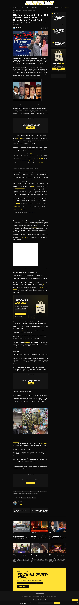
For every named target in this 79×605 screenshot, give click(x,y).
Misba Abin (15, 493)
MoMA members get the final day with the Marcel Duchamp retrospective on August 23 (39, 557)
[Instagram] (34, 600)
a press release (24, 237)
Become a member (20, 314)
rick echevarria (28, 493)
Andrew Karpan (21, 502)
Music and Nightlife (34, 7)
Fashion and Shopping (59, 7)
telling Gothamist (44, 443)
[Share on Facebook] (41, 28)
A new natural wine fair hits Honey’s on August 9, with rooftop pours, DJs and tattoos (39, 535)
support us (67, 7)
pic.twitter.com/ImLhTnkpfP (28, 160)
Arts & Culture (15, 7)
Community (21, 7)
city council (21, 491)
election (37, 491)
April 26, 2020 (39, 162)
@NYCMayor (41, 158)
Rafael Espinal (21, 493)
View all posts (20, 504)
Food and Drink (41, 7)
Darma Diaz (32, 491)
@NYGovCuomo (32, 153)
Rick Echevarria (16, 442)
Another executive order (20, 188)
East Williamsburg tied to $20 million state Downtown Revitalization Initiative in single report (21, 535)
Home (14, 10)
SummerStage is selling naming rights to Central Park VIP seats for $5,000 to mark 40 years (57, 557)
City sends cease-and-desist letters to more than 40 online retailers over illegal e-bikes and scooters (57, 535)
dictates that (33, 186)
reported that (34, 227)
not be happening (19, 138)
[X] (38, 600)
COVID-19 (26, 491)
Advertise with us (23, 586)
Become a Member (31, 127)
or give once (58, 70)
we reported (20, 107)
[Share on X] (43, 28)
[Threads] (41, 600)
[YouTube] (45, 600)
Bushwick (52, 7)
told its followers (27, 342)
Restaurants (27, 7)
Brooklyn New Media (54, 596)
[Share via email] (45, 28)
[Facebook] (43, 600)
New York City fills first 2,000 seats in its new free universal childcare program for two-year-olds (21, 557)
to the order (25, 61)
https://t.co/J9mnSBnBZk (20, 209)
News (10, 7)
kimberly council (43, 491)
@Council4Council (18, 206)
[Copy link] (47, 28)
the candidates (36, 223)
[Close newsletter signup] (77, 602)
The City (23, 222)
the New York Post (39, 287)
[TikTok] (36, 600)
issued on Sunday (23, 330)
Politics (47, 7)
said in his (42, 146)
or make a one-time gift (18, 316)
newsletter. (32, 470)
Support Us (31, 383)
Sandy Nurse (35, 493)
